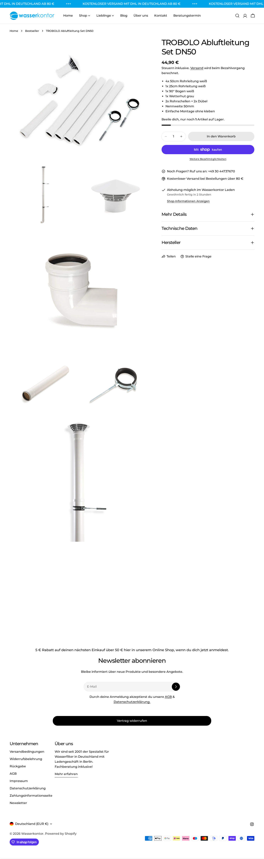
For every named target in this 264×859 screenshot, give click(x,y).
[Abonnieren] (176, 687)
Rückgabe (18, 766)
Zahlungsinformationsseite (31, 795)
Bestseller (32, 31)
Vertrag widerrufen (132, 721)
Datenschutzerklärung (28, 788)
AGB (168, 697)
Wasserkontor (32, 833)
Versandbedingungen (27, 751)
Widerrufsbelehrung (26, 759)
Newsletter (18, 803)
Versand (196, 68)
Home (14, 31)
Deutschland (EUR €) (31, 824)
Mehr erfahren (66, 774)
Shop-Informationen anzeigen (188, 201)
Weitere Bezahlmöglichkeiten (208, 158)
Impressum (19, 781)
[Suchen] (237, 15)
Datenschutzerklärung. (132, 702)
